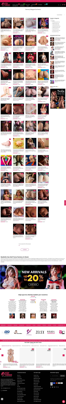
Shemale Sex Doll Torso (56, 26)
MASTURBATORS (15, 5)
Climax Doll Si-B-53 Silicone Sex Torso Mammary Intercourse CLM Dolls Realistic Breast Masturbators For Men (18, 151)
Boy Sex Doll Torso (56, 31)
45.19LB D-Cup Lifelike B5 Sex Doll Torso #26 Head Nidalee (6, 202)
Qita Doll (15, 325)
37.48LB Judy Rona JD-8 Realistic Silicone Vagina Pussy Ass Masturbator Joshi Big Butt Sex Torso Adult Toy (30, 31)
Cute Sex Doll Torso (24, 340)
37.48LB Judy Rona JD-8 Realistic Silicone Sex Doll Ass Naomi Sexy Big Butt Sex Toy (6, 30)
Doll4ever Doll (60, 325)
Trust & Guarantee (20, 396)
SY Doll (54, 325)
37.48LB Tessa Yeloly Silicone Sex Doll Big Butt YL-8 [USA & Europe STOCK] (60, 38)
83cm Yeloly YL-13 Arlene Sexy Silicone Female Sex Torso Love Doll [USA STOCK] (60, 43)
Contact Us (19, 376)
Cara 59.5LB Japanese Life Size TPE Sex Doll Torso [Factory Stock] (59, 48)
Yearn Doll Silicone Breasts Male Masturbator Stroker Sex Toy (30, 202)
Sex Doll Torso (36, 375)
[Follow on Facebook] (50, 387)
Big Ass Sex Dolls (36, 380)
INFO (31, 5)
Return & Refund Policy (21, 380)
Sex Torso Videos (20, 393)
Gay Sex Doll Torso (56, 28)
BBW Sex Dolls (36, 383)
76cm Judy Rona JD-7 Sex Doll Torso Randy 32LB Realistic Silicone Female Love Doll (18, 30)
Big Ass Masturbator (37, 389)
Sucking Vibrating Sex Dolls (38, 388)
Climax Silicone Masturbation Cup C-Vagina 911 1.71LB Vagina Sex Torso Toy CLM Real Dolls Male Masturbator (6, 151)
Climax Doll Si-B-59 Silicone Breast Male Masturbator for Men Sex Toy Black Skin (18, 236)
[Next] (64, 325)
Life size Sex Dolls (36, 381)
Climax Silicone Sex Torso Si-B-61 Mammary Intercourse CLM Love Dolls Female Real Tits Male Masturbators (30, 83)
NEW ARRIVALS (34, 4)
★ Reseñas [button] (65, 203)
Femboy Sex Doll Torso (56, 30)
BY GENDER (53, 20)
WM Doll (39, 325)
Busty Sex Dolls (36, 396)
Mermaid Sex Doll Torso (53, 340)
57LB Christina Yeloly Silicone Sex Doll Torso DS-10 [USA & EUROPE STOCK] (60, 62)
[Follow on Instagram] (54, 387)
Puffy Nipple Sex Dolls (37, 401)
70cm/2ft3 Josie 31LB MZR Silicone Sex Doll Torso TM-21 (60, 71)
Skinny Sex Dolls (36, 393)
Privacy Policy (19, 378)
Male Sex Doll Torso (56, 23)
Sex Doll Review (19, 391)
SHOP (45, 4)
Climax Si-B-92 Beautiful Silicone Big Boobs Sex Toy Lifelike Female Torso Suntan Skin (6, 117)
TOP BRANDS (40, 4)
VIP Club (18, 386)
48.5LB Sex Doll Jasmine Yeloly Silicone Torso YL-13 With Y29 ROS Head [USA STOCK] (59, 76)
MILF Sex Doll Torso (15, 340)
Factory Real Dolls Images (21, 394)
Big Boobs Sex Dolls (37, 378)
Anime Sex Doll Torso (33, 340)
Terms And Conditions (21, 383)
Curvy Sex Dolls (36, 394)
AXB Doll (49, 325)
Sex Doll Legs (36, 391)
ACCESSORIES (22, 5)
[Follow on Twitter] (52, 387)
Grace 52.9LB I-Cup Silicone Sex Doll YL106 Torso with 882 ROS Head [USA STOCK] (60, 52)
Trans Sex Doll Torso (56, 24)
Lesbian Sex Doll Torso (56, 27)
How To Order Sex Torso (21, 389)
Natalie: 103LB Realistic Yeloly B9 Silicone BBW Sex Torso (60, 66)
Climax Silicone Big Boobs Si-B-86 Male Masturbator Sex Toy (6, 219)
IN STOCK (22, 4)
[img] (33, 296)
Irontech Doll (21, 325)
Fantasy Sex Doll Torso (43, 340)
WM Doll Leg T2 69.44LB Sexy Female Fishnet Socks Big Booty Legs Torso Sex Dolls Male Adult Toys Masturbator (43, 100)
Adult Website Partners (21, 401)
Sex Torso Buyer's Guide (21, 388)
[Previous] (2, 325)
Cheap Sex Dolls (36, 376)
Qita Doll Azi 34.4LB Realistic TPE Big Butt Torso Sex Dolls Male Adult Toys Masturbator (18, 82)
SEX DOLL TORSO (16, 4)
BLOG (28, 5)
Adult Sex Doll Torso (6, 340)
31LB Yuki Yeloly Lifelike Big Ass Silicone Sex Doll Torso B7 (60, 80)
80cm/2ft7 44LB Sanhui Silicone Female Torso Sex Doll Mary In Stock (43, 65)
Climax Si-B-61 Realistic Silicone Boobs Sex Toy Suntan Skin (30, 219)
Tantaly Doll (3, 325)
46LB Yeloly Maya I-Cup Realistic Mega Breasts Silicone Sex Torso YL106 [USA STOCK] (60, 57)
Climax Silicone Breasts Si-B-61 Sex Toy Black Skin (18, 116)
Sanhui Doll (28, 325)
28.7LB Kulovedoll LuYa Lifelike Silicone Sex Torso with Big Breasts (50, 364)
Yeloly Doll (9, 325)
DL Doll (34, 325)
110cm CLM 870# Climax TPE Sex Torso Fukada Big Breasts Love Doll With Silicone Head (43, 30)
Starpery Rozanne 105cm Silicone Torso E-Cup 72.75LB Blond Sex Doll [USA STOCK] (30, 150)
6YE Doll (44, 325)
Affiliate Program (20, 399)
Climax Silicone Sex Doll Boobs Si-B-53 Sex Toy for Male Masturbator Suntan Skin (30, 236)
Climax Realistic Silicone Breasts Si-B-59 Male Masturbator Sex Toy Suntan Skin (43, 220)
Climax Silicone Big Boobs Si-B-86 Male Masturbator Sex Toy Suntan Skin (18, 219)
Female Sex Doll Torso (56, 22)
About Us (18, 375)
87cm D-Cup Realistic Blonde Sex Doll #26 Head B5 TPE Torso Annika (18, 202)
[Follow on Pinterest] (56, 387)
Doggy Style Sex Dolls (37, 386)
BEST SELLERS (28, 4)
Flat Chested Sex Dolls (37, 399)
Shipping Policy (19, 381)
